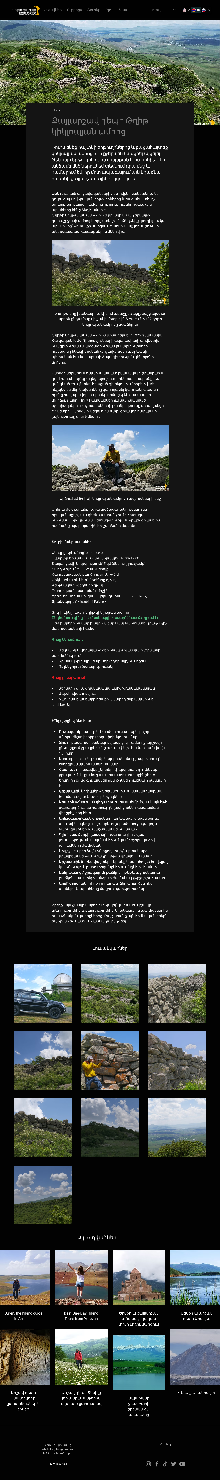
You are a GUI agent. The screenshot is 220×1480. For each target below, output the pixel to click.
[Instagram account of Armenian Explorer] (148, 1464)
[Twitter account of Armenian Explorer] (173, 1464)
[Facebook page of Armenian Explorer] (156, 1464)
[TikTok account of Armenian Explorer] (165, 1464)
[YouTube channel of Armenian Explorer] (182, 1464)
